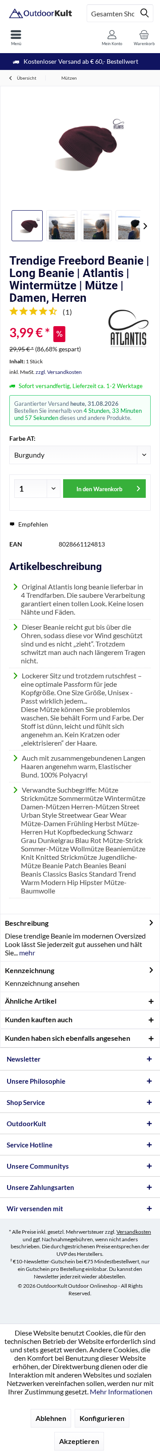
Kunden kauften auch (38, 1019)
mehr (26, 952)
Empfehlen (32, 524)
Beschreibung (26, 923)
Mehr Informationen (121, 1391)
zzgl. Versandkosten (59, 372)
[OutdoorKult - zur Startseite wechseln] (40, 13)
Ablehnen (51, 1418)
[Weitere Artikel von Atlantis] (128, 328)
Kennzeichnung (29, 970)
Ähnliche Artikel (30, 1001)
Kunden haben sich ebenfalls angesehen (67, 1038)
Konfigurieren (102, 1418)
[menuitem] (16, 37)
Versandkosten (133, 1231)
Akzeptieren (79, 1441)
